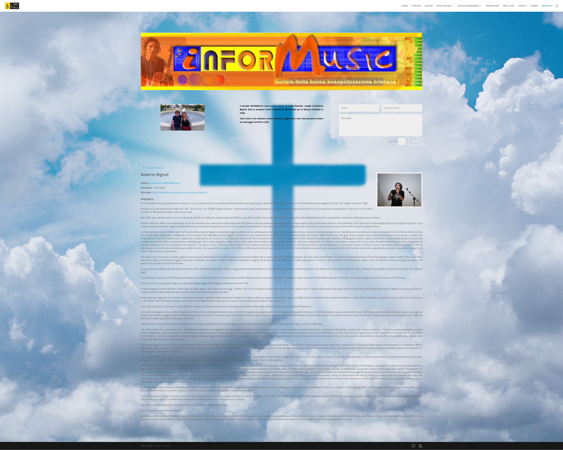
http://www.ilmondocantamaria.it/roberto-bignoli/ (179, 192)
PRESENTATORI (492, 6)
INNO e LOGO (508, 6)
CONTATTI (522, 6)
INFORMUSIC (546, 6)
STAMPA (534, 6)
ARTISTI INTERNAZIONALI (468, 6)
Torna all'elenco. (154, 167)
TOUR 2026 (416, 6)
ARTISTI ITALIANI (443, 6)
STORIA (405, 6)
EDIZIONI (429, 6)
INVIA (415, 141)
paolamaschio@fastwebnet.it (164, 183)
